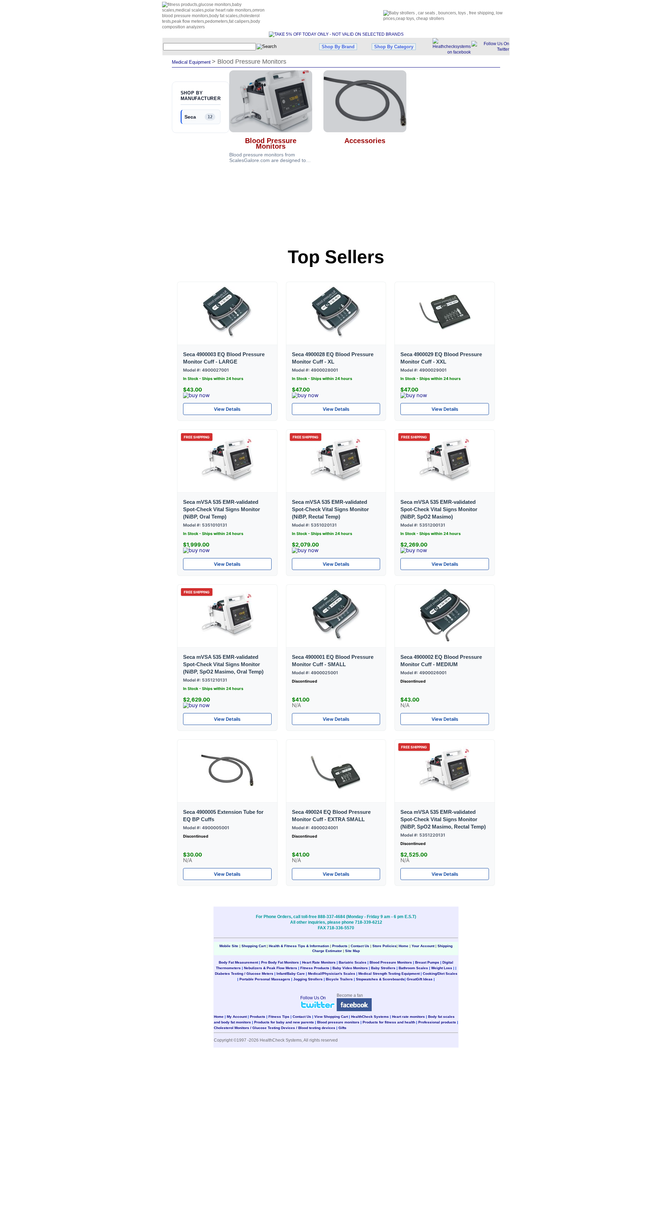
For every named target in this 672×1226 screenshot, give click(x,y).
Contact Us (360, 946)
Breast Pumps (427, 962)
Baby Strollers (383, 968)
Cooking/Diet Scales (440, 973)
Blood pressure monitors (338, 1022)
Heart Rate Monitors (319, 962)
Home (404, 946)
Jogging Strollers (308, 979)
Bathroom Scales (413, 968)
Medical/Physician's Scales (331, 973)
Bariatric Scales (352, 962)
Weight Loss (441, 968)
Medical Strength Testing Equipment (389, 973)
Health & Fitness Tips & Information (299, 946)
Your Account (423, 946)
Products (340, 946)
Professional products (437, 1022)
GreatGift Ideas (420, 979)
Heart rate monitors (408, 1017)
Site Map (352, 951)
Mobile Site (228, 946)
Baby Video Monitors (350, 968)
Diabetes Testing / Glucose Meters (244, 973)
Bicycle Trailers (339, 979)
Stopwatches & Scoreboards (380, 979)
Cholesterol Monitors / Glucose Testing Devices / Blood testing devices (274, 1028)
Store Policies (384, 946)
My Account (237, 1017)
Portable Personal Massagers (264, 979)
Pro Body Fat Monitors (280, 962)
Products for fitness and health (389, 1022)
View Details (227, 409)
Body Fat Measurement (238, 962)
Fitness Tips (278, 1017)
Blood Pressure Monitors (391, 962)
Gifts (342, 1028)
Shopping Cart (253, 946)
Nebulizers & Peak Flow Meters (270, 968)
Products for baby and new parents (284, 1022)
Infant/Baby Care (290, 973)
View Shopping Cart (331, 1017)
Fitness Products (314, 968)
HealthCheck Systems (370, 1017)
